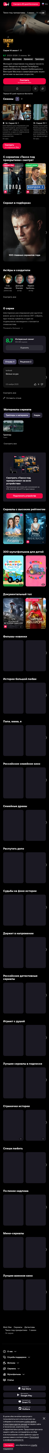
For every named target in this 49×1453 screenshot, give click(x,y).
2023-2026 (12, 55)
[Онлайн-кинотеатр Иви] (6, 4)
